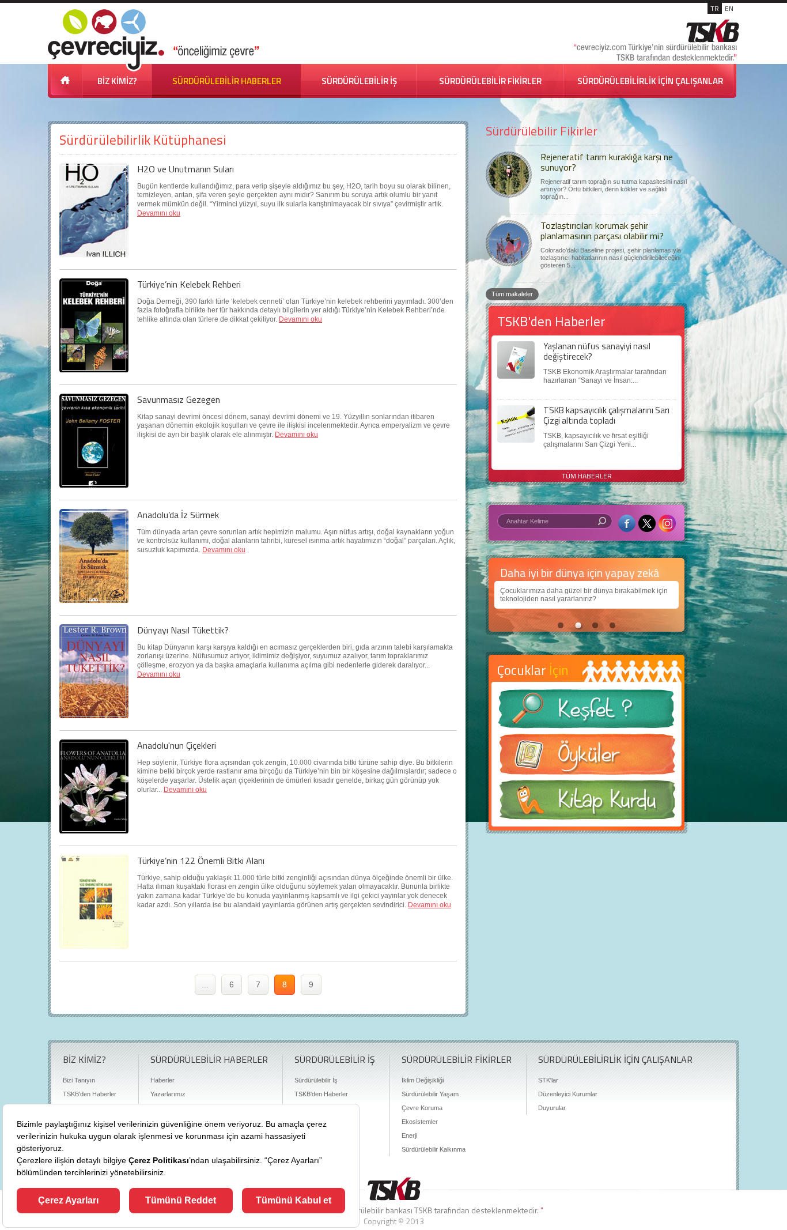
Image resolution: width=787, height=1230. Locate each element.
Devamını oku (158, 213)
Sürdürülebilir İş (316, 1080)
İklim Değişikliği (423, 1080)
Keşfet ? (586, 712)
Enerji (409, 1135)
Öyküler (586, 758)
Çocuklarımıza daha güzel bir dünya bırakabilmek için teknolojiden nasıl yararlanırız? (584, 595)
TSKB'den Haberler (89, 1094)
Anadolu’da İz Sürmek (178, 515)
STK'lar (548, 1080)
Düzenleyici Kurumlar (567, 1094)
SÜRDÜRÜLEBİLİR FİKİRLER (490, 81)
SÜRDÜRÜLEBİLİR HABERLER (226, 81)
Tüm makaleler (512, 293)
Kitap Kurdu (586, 803)
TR (714, 8)
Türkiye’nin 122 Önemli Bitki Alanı (200, 860)
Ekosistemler (420, 1121)
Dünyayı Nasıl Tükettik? (183, 630)
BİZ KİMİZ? (117, 81)
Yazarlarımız (168, 1094)
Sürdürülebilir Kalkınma (434, 1149)
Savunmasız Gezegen (178, 399)
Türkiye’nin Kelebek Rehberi (189, 284)
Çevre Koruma (422, 1107)
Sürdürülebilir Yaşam (430, 1094)
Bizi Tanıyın (79, 1080)
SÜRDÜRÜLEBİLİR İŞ (359, 81)
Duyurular (552, 1107)
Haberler (162, 1080)
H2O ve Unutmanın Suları (185, 169)
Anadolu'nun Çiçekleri (176, 745)
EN (729, 8)
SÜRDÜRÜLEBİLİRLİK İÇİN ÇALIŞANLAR (650, 81)
